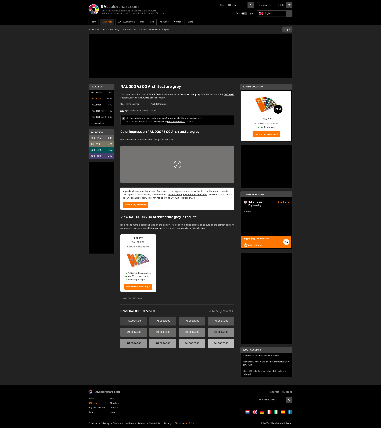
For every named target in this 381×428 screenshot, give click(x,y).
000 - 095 (101, 138)
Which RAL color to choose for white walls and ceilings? (264, 373)
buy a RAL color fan (195, 228)
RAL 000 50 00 (192, 332)
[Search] (251, 5)
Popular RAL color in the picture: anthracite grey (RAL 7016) (266, 363)
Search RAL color (281, 392)
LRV (122, 110)
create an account (176, 121)
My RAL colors (97, 123)
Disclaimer (180, 423)
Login (287, 29)
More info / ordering (135, 204)
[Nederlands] (247, 412)
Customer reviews (253, 194)
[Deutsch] (262, 412)
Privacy (167, 423)
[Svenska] (290, 412)
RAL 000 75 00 (221, 343)
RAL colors (97, 86)
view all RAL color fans (131, 298)
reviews (263, 238)
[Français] (269, 412)
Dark (238, 13)
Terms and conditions (123, 423)
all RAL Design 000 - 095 (221, 311)
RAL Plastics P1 (101, 111)
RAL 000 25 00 (192, 321)
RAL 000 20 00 (163, 321)
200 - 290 (101, 150)
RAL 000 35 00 (134, 332)
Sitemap (105, 423)
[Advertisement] (190, 56)
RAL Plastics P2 (101, 117)
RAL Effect (101, 105)
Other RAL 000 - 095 (137, 311)
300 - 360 (101, 156)
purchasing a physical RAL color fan (187, 194)
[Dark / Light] (244, 13)
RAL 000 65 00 (163, 343)
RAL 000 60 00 (134, 343)
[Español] (283, 412)
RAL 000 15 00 (134, 321)
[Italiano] (276, 412)
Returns (141, 423)
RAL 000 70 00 (192, 343)
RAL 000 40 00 (163, 332)
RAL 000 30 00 (221, 321)
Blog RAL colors (252, 349)
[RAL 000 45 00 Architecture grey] (177, 164)
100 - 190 (101, 144)
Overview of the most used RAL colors (261, 355)
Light (251, 13)
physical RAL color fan (151, 228)
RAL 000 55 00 (221, 332)
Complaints (154, 423)
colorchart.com (107, 392)
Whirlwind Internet (283, 423)
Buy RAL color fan (253, 86)
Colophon (93, 423)
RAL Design (101, 98)
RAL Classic (101, 92)
